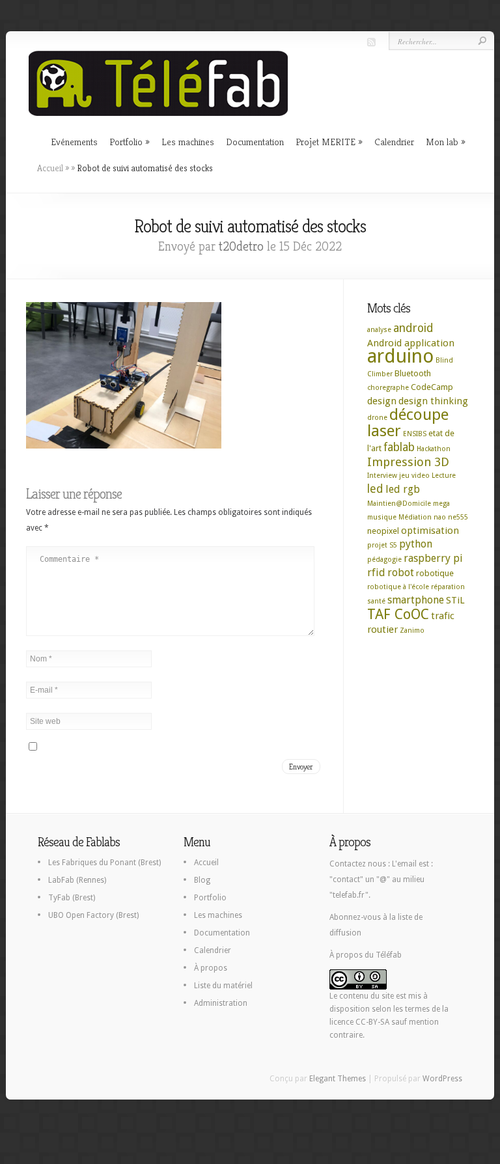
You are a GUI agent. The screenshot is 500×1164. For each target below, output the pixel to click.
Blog (202, 880)
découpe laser (408, 423)
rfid (376, 572)
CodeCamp (432, 387)
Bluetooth (413, 373)
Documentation (255, 141)
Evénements (74, 141)
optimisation (430, 530)
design (381, 401)
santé (376, 601)
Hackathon (434, 449)
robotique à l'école (398, 587)
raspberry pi (433, 558)
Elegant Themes (337, 1078)
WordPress (442, 1078)
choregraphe (388, 387)
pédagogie (384, 559)
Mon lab (442, 141)
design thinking (433, 401)
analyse (379, 330)
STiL (455, 600)
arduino (400, 356)
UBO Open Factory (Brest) (93, 915)
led (375, 488)
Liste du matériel (223, 985)
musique (381, 517)
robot (400, 572)
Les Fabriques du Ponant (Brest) (104, 862)
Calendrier (394, 141)
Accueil (50, 168)
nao (440, 517)
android (413, 328)
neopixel (383, 531)
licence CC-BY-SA (359, 1022)
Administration (220, 1003)
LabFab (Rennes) (77, 880)
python (415, 544)
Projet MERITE (325, 141)
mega (441, 503)
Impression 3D (408, 462)
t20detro (241, 246)
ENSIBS (414, 434)
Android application (410, 343)
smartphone (415, 600)
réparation (448, 587)
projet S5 (382, 545)
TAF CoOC (398, 614)
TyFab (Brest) (71, 897)
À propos (210, 968)
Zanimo (412, 630)
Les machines (187, 141)
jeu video (414, 475)
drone (377, 417)
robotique (435, 573)
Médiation (415, 517)
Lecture (444, 475)
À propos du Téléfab (365, 955)
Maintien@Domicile (399, 503)
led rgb (402, 489)
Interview (382, 475)
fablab (399, 447)
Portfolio (126, 141)
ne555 (458, 517)
